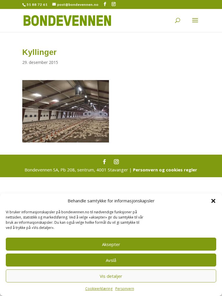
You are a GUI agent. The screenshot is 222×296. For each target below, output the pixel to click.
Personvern (124, 288)
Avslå (111, 260)
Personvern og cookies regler (165, 170)
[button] (213, 201)
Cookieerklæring (98, 288)
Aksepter (111, 244)
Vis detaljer (111, 276)
